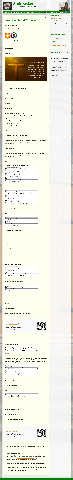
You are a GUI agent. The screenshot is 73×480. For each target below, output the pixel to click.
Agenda (38, 12)
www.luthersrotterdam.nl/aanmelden (25, 458)
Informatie (45, 12)
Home (5, 12)
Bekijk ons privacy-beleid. (56, 69)
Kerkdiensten (14, 12)
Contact (61, 12)
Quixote (53, 479)
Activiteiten (30, 12)
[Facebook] (65, 12)
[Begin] (8, 6)
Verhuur (53, 12)
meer (68, 31)
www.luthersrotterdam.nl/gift (12, 324)
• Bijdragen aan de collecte (57, 38)
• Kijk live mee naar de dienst (57, 37)
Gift (22, 12)
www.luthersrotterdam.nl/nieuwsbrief (15, 448)
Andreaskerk (24, 3)
